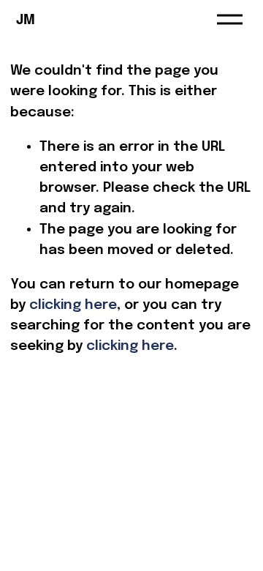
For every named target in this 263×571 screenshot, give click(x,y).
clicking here (73, 305)
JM (25, 19)
